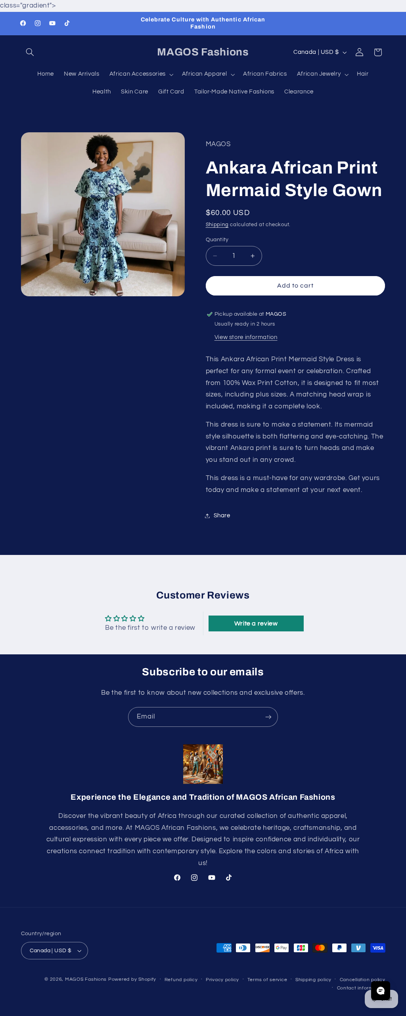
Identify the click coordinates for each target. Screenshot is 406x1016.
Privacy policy (222, 980)
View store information (246, 337)
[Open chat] (380, 990)
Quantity (217, 239)
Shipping (217, 224)
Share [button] (222, 515)
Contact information (361, 988)
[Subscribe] (268, 716)
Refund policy (181, 980)
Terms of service (267, 980)
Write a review (256, 623)
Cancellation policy (362, 980)
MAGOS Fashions (86, 979)
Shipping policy (313, 980)
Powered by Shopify (132, 979)
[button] (30, 52)
